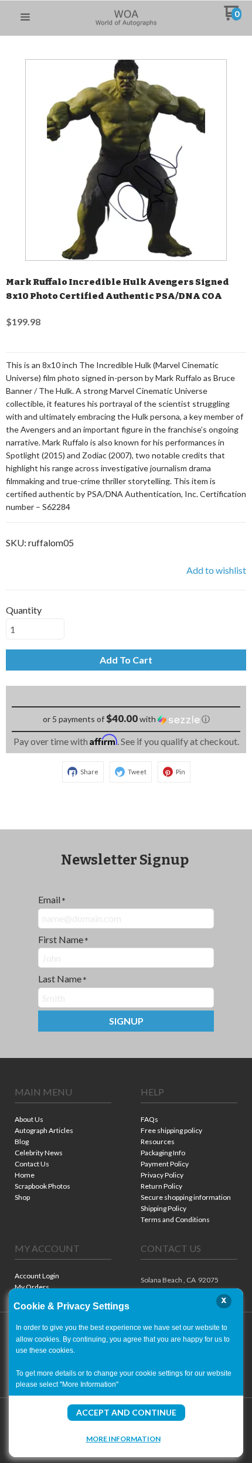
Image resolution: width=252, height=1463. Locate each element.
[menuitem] (63, 1120)
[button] (25, 17)
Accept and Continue (126, 1412)
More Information (123, 1438)
